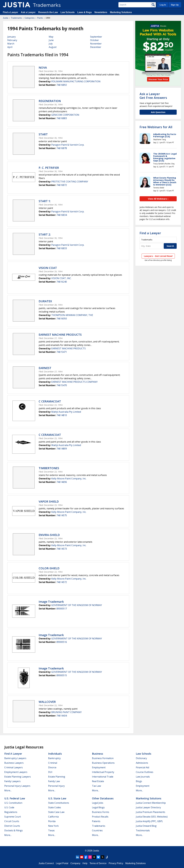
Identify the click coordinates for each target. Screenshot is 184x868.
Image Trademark (51, 602)
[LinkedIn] (77, 857)
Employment (99, 767)
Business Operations (103, 762)
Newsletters (100, 12)
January (11, 36)
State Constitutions (58, 802)
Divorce (52, 767)
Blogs (139, 781)
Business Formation (103, 758)
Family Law (54, 781)
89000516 (61, 642)
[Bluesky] (98, 857)
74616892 (61, 84)
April (9, 47)
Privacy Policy (116, 863)
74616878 (61, 148)
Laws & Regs (84, 12)
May (51, 36)
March (10, 43)
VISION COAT (48, 268)
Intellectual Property (103, 772)
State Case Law (56, 812)
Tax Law (96, 785)
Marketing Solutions (121, 12)
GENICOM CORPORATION (65, 114)
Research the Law (48, 12)
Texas (51, 830)
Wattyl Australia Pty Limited (66, 445)
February (12, 40)
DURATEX (45, 301)
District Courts (12, 825)
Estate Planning (56, 776)
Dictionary (141, 758)
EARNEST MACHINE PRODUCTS (60, 335)
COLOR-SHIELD (49, 568)
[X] (102, 857)
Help (85, 863)
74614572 (61, 582)
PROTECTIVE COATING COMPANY (69, 181)
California (53, 816)
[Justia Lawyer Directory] (106, 857)
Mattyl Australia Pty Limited (66, 411)
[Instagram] (90, 857)
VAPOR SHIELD (49, 501)
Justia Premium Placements (150, 812)
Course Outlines (144, 772)
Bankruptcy (54, 758)
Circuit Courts (11, 821)
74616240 (61, 281)
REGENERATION (50, 101)
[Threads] (94, 857)
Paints (40, 18)
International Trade (102, 776)
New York (53, 825)
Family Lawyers (12, 781)
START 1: (45, 201)
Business (97, 753)
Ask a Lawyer (28, 12)
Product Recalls (100, 816)
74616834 (61, 215)
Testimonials (143, 830)
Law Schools (68, 12)
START (43, 134)
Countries (97, 830)
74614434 (61, 715)
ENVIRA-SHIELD (49, 535)
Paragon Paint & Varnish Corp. (67, 144)
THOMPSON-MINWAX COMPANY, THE (72, 315)
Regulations (10, 812)
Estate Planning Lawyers (17, 776)
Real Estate (98, 781)
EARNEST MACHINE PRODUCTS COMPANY (74, 381)
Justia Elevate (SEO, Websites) (152, 816)
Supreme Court (12, 816)
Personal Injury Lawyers (17, 785)
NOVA (43, 67)
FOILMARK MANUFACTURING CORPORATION (75, 81)
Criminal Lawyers (13, 767)
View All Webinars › (158, 198)
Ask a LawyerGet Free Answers (153, 96)
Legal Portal (62, 863)
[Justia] (16, 4)
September (96, 36)
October (94, 40)
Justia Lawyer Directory (148, 807)
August (52, 47)
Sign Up (175, 5)
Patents (96, 821)
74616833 (61, 248)
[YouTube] (81, 857)
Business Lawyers (14, 762)
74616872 (61, 185)
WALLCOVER (47, 702)
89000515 (61, 675)
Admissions (142, 762)
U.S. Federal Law (14, 798)
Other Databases (103, 798)
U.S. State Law (57, 798)
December (95, 47)
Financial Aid (142, 767)
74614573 (61, 548)
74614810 (61, 415)
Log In (163, 5)
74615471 (61, 352)
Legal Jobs (97, 802)
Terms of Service (98, 863)
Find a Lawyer (10, 12)
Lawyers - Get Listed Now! (158, 256)
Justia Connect (46, 863)
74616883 (61, 118)
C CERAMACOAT (50, 401)
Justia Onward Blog (146, 825)
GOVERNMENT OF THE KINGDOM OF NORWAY (76, 605)
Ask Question (158, 112)
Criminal (52, 762)
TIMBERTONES (49, 468)
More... (8, 790)
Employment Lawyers (15, 772)
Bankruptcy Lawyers (15, 758)
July (51, 43)
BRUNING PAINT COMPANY (66, 712)
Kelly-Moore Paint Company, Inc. (68, 478)
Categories (29, 18)
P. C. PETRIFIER (49, 168)
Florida (51, 821)
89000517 (61, 608)
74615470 (61, 385)
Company (75, 863)
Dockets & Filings (13, 830)
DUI (50, 772)
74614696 (61, 482)
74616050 (61, 318)
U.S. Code (9, 807)
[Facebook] (86, 857)
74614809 (61, 448)
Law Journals (143, 776)
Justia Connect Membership (151, 802)
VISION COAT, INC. (61, 278)
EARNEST (45, 368)
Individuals (55, 753)
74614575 (61, 515)
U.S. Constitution (13, 802)
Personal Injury (56, 785)
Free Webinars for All (156, 127)
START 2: (45, 234)
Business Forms (100, 812)
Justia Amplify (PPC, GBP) (149, 821)
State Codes (54, 807)
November (96, 43)
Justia (5, 18)
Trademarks (16, 18)
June (51, 40)
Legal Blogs (98, 807)
